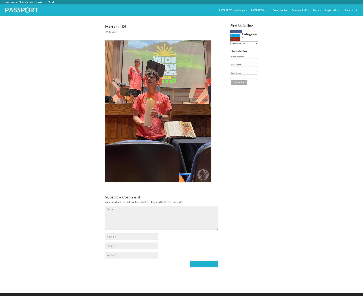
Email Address (237, 57)
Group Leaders (280, 10)
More (316, 10)
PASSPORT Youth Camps (232, 10)
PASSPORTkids (258, 10)
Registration (331, 10)
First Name (236, 65)
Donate (349, 10)
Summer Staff (299, 10)
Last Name (236, 73)
